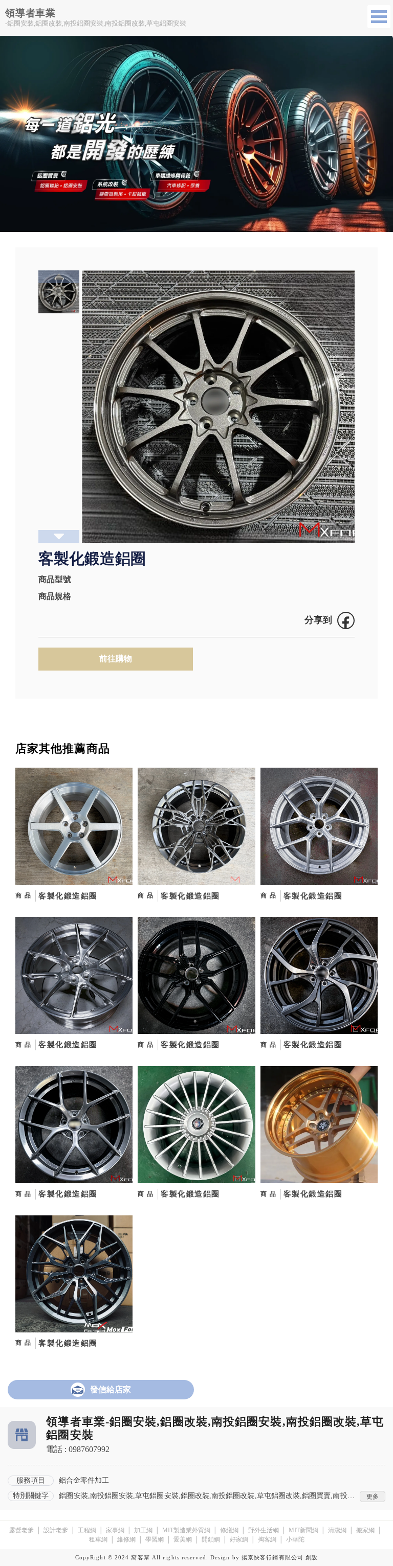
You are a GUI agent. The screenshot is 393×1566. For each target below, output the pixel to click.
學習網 (154, 1539)
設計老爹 (55, 1530)
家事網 (115, 1530)
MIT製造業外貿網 (186, 1530)
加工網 (143, 1530)
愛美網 (182, 1539)
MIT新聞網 (303, 1530)
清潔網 (337, 1530)
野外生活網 (263, 1530)
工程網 (87, 1530)
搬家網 (365, 1530)
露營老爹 (21, 1530)
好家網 (239, 1539)
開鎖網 (211, 1539)
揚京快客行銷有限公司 (272, 1557)
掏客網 (267, 1539)
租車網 (98, 1539)
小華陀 (295, 1539)
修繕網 (229, 1530)
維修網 (126, 1539)
